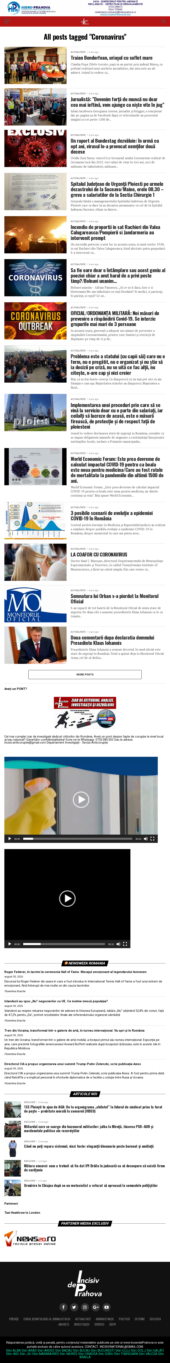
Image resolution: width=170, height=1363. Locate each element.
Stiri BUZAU (81, 1350)
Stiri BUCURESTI (103, 1350)
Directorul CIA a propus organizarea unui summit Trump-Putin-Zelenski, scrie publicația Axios (72, 1064)
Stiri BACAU (63, 1350)
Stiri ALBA (13, 1350)
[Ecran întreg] (152, 839)
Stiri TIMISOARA (126, 1354)
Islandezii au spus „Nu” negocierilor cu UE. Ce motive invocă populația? (56, 1001)
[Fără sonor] (146, 839)
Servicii (99, 1324)
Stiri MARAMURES (45, 1354)
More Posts (85, 674)
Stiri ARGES (46, 1350)
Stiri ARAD (29, 1350)
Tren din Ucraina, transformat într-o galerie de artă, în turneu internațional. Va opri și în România (74, 1030)
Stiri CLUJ (122, 1350)
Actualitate (83, 1319)
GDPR (112, 1324)
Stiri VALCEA (148, 1354)
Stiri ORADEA (87, 1354)
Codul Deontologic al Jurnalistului (46, 1319)
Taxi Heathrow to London (22, 1213)
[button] (81, 799)
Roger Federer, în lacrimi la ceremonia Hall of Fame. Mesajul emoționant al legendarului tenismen (75, 972)
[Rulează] (10, 839)
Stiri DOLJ (138, 1350)
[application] (81, 800)
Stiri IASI (12, 1354)
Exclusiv (155, 1319)
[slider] (77, 839)
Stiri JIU (25, 1354)
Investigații (81, 1324)
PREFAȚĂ (13, 1319)
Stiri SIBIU (105, 1354)
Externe (140, 1319)
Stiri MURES (68, 1354)
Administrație (105, 1319)
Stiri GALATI (155, 1350)
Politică (124, 1319)
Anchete (63, 1324)
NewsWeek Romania (87, 963)
